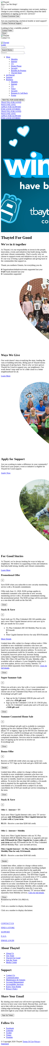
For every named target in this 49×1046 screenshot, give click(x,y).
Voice (13, 89)
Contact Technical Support (11, 23)
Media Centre (11, 962)
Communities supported (12, 274)
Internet (14, 61)
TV (12, 64)
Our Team (10, 956)
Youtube (9, 1037)
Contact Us (10, 975)
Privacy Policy (12, 989)
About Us (10, 953)
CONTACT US (7, 923)
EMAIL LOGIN (7, 940)
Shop (8, 57)
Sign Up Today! (7, 1015)
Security (14, 68)
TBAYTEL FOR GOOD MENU (13, 100)
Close (4, 33)
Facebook (10, 1028)
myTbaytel (10, 75)
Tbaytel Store (16, 73)
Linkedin (9, 1030)
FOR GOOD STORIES (10, 109)
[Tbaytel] (5, 43)
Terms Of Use (28, 1041)
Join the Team (11, 960)
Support (9, 77)
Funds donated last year (15, 272)
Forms (13, 95)
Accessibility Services (14, 984)
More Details (6, 639)
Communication (12, 978)
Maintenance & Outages (15, 980)
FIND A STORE (8, 928)
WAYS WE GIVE (8, 104)
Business (9, 80)
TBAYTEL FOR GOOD (11, 102)
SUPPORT (5, 932)
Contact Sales (7, 30)
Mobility (14, 59)
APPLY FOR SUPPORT (11, 107)
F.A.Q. (4, 936)
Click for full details (36, 893)
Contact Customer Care (10, 16)
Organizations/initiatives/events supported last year (22, 269)
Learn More (5, 376)
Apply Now (6, 473)
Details (4, 768)
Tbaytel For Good (13, 958)
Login (3, 45)
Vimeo (8, 1035)
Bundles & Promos (18, 70)
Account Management (15, 982)
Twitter (9, 1033)
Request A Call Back (19, 93)
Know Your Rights (13, 987)
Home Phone (16, 66)
